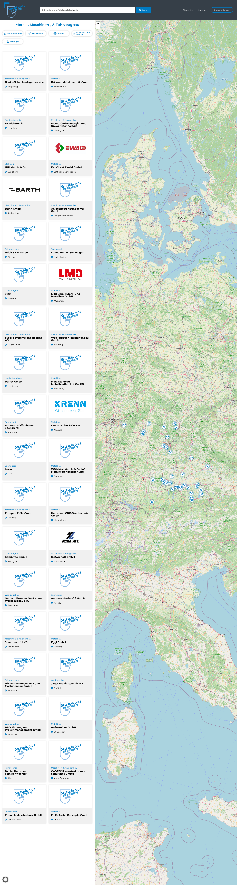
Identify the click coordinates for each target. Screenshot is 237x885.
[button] (153, 480)
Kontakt (202, 10)
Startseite (188, 10)
